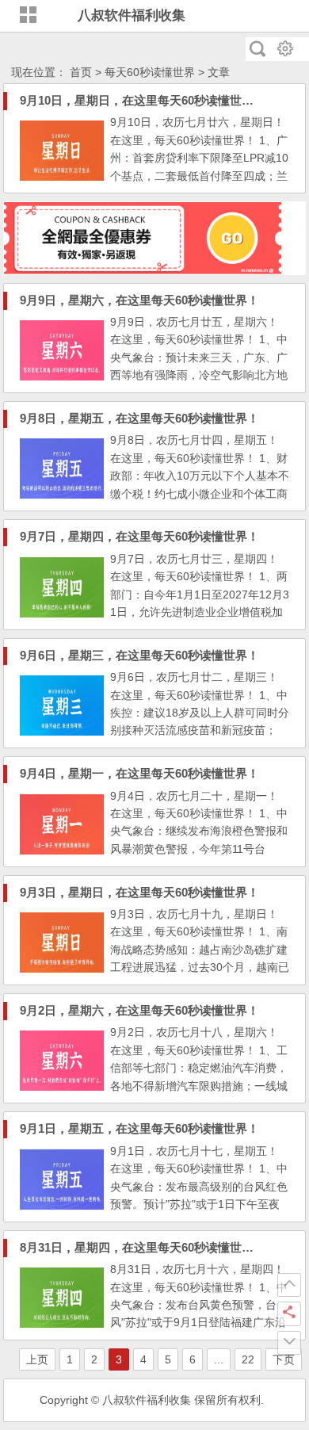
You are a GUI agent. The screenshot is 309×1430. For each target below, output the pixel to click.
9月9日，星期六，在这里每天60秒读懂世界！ (139, 300)
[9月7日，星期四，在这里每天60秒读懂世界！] (62, 613)
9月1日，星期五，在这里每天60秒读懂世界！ (139, 1128)
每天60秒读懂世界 (150, 72)
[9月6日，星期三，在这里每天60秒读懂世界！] (62, 731)
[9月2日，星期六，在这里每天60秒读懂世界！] (62, 1086)
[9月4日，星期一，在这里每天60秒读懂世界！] (62, 850)
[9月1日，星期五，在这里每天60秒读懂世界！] (62, 1205)
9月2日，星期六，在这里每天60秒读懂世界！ (139, 1010)
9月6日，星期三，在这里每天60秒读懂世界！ (139, 655)
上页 (37, 1359)
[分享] (289, 1313)
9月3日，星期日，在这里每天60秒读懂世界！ (139, 892)
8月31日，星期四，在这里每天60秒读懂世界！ (142, 1247)
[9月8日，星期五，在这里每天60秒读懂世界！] (62, 494)
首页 (81, 72)
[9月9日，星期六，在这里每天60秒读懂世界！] (62, 376)
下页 (284, 1359)
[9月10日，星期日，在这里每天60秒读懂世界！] (62, 176)
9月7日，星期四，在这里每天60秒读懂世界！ (139, 536)
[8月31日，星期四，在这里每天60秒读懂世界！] (62, 1323)
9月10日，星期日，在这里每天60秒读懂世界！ (142, 100)
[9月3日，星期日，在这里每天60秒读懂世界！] (62, 968)
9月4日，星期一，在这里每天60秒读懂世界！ (139, 773)
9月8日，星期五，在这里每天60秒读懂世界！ (139, 418)
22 (248, 1359)
